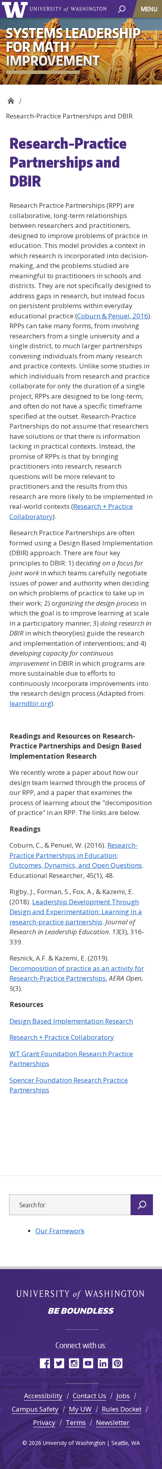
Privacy (44, 1422)
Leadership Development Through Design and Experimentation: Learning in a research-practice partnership (75, 911)
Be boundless (81, 1311)
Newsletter (112, 1422)
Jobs (123, 1395)
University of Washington (16, 9)
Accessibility (43, 1395)
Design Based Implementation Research (71, 1021)
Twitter (59, 1363)
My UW (80, 1409)
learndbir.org (30, 703)
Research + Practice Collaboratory (61, 1037)
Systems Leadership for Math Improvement (11, 98)
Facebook (44, 1363)
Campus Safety (35, 1409)
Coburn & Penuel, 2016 (112, 315)
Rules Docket (122, 1409)
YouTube (88, 1363)
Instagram (73, 1363)
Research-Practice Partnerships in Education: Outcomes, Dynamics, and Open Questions (75, 855)
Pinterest (117, 1363)
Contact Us (89, 1395)
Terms (76, 1422)
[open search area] (122, 8)
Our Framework (60, 1230)
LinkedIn (103, 1363)
